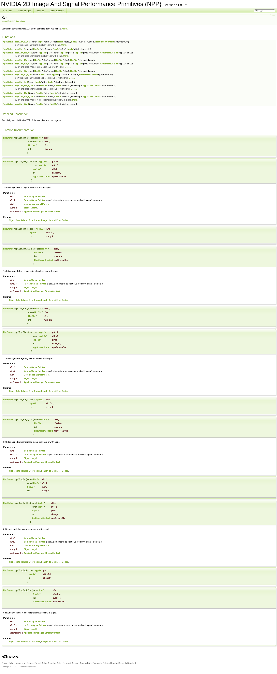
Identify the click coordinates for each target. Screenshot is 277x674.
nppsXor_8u (20, 49)
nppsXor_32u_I (22, 104)
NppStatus (8, 42)
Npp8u (41, 42)
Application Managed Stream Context (42, 211)
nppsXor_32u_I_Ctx (24, 97)
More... (65, 29)
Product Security (119, 663)
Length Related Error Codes (54, 220)
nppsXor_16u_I (22, 93)
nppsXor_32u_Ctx (23, 64)
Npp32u (42, 64)
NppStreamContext (104, 42)
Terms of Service (70, 663)
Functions (273, 15)
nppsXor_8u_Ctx (22, 42)
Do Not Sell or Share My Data (48, 663)
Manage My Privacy (25, 663)
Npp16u (42, 53)
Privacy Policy (8, 663)
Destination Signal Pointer (36, 204)
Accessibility (86, 663)
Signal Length (30, 208)
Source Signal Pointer (34, 196)
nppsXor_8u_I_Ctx (23, 75)
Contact (132, 663)
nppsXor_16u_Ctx (23, 53)
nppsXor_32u (21, 71)
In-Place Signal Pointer (35, 284)
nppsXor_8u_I (21, 82)
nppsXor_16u (21, 60)
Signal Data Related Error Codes (24, 220)
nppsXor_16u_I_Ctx (24, 86)
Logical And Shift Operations (13, 21)
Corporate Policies (101, 663)
